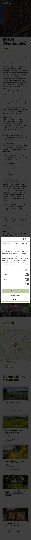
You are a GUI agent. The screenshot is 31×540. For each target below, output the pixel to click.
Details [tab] (15, 243)
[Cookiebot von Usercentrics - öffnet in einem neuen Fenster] (22, 239)
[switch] (27, 274)
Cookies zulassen (15, 290)
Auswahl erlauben (15, 295)
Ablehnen (15, 299)
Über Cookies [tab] (25, 243)
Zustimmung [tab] (5, 243)
